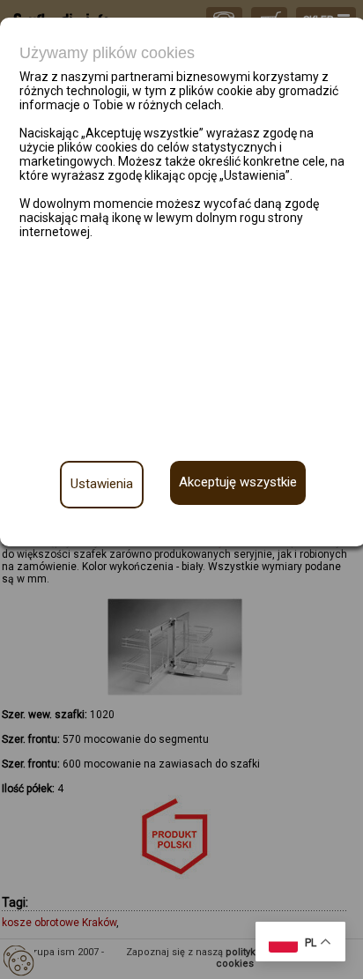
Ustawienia (101, 484)
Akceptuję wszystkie (238, 482)
